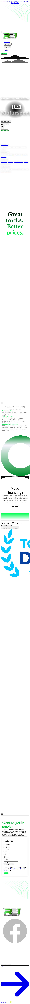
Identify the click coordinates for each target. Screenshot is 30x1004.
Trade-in (7, 44)
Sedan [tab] (10, 525)
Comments (6, 857)
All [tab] (2, 525)
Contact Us (3, 53)
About (6, 49)
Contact (6, 50)
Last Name (7, 848)
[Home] (10, 39)
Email (5, 854)
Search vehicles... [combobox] (8, 864)
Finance (6, 47)
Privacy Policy (14, 868)
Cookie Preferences (6, 964)
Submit (6, 873)
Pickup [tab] (5, 525)
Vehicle (6, 862)
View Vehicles (4, 130)
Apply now (15, 506)
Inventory (7, 42)
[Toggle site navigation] (1, 32)
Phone (5, 851)
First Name (7, 844)
